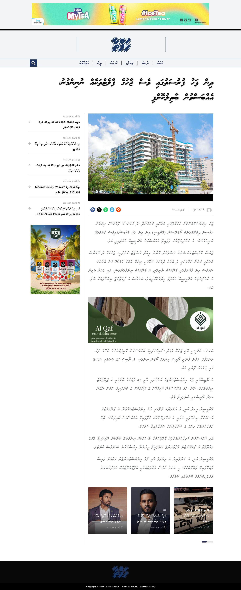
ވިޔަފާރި (130, 63)
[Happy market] (120, 14)
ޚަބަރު (160, 63)
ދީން (99, 63)
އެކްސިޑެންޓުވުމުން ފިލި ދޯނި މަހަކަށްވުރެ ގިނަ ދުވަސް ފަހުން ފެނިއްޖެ (196, 515)
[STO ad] (55, 259)
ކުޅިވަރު (113, 63)
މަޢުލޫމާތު (84, 63)
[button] (33, 63)
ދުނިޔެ (145, 63)
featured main (201, 505)
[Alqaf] (150, 319)
